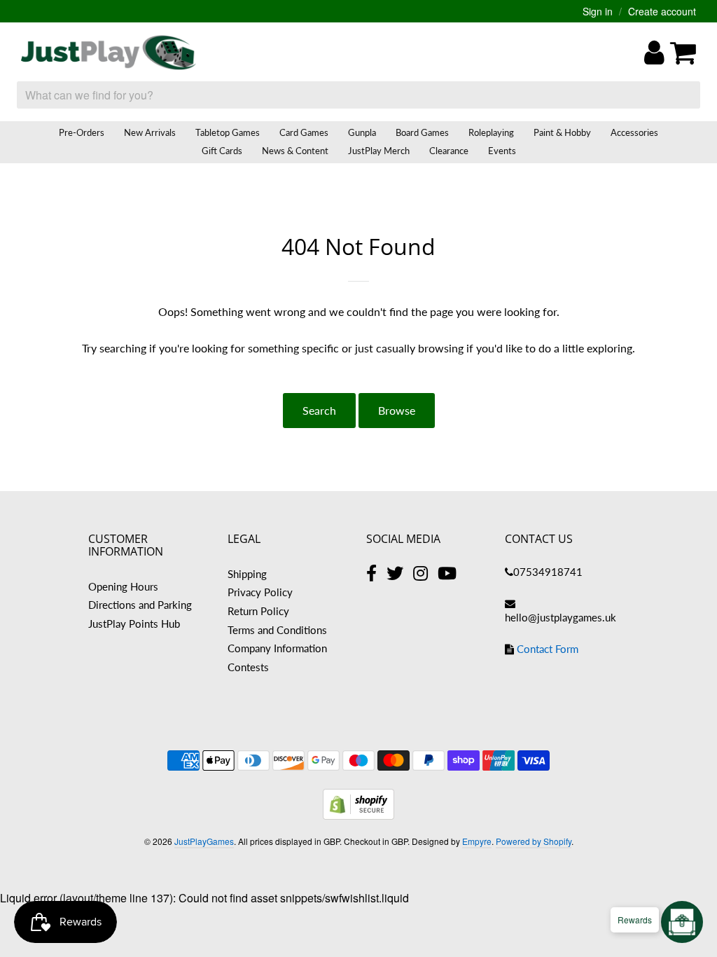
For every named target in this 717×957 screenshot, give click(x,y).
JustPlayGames (204, 841)
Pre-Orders (81, 132)
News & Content (295, 150)
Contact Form (547, 648)
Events (502, 150)
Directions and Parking (140, 604)
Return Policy (258, 611)
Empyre (477, 841)
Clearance (448, 150)
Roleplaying (491, 132)
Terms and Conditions (277, 630)
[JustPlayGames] (108, 52)
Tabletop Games (227, 132)
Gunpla (362, 132)
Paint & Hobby (562, 132)
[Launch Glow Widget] (682, 922)
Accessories (634, 132)
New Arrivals (150, 132)
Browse (396, 410)
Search (319, 410)
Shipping (247, 573)
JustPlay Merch (379, 150)
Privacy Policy (260, 592)
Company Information (277, 648)
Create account (662, 11)
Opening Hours (123, 586)
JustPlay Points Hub (134, 623)
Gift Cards (222, 150)
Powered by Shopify (533, 841)
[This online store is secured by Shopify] (358, 815)
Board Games (422, 132)
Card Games (303, 132)
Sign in (598, 11)
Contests (248, 667)
